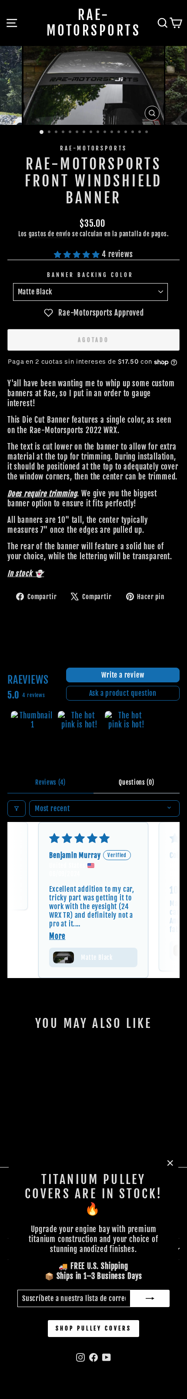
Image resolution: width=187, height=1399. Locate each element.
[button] (78, 254)
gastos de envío (49, 234)
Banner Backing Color (90, 274)
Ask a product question (123, 693)
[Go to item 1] (32, 732)
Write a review (122, 675)
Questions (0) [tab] (136, 782)
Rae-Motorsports (94, 23)
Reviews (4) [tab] (50, 782)
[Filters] (16, 808)
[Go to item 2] (79, 732)
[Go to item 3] (126, 732)
